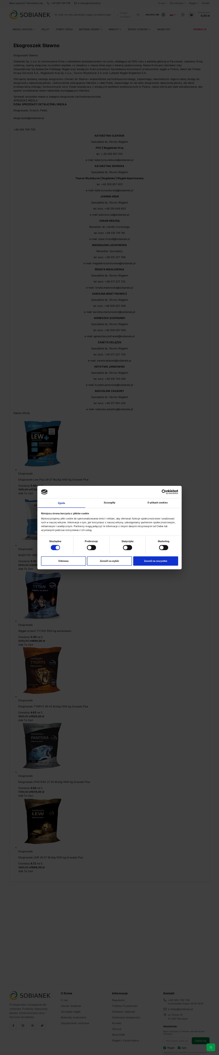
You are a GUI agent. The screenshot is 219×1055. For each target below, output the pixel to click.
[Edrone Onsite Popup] (109, 527)
